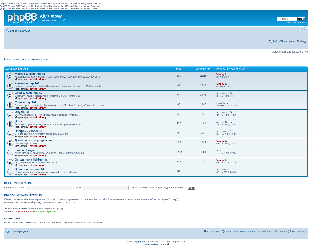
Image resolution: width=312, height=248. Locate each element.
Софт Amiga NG (25, 102)
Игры (18, 121)
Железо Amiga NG (27, 83)
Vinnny (42, 79)
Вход (303, 41)
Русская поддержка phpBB (156, 244)
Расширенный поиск (295, 22)
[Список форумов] (22, 17)
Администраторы (25, 211)
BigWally (220, 103)
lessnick (98, 222)
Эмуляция (22, 112)
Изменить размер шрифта (302, 30)
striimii (33, 79)
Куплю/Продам (25, 150)
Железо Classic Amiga (30, 73)
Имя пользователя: (14, 187)
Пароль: (77, 187)
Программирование (28, 131)
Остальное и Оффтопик (31, 159)
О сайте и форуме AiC (30, 169)
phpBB (141, 241)
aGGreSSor (222, 93)
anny (219, 150)
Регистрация (289, 41)
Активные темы (40, 59)
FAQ (275, 41)
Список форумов (20, 31)
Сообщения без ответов (17, 59)
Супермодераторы (46, 211)
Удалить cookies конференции (238, 231)
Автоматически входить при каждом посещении (158, 187)
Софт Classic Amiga (28, 92)
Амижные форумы (16, 69)
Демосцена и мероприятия (33, 140)
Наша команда (212, 231)
